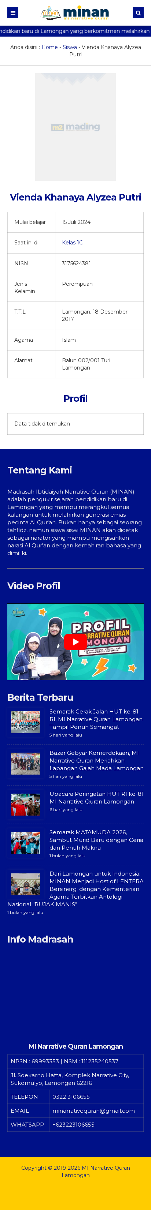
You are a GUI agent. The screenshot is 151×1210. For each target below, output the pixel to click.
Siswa (70, 47)
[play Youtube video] (75, 641)
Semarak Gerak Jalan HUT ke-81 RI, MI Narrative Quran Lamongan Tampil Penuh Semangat (96, 719)
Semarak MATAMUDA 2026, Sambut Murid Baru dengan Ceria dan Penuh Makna (96, 840)
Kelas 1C (72, 242)
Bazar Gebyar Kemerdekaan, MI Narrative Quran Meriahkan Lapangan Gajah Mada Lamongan (96, 760)
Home (49, 47)
